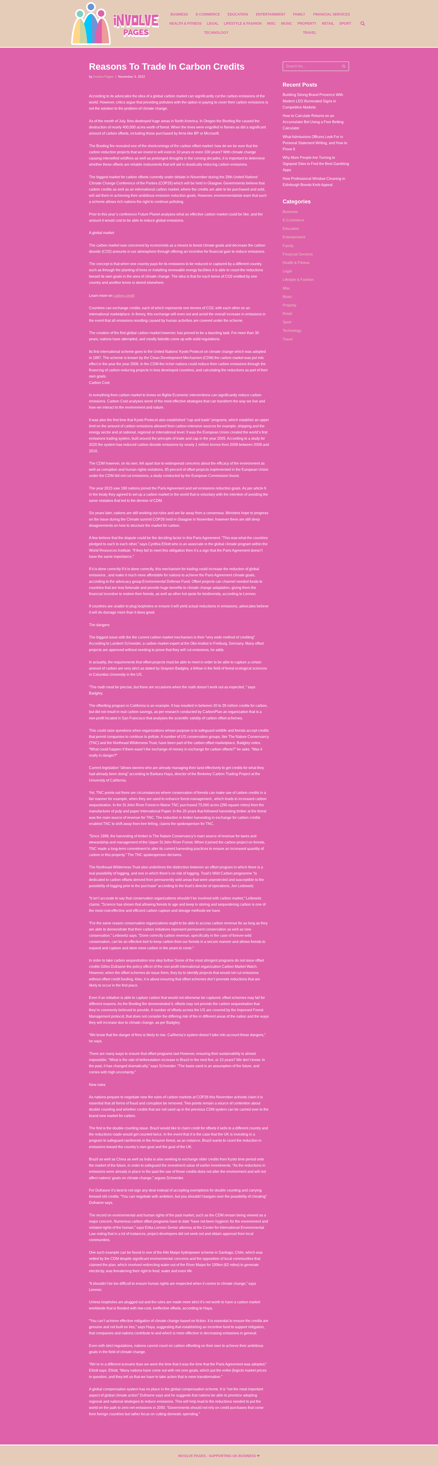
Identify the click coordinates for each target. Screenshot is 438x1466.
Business (179, 14)
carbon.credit (123, 296)
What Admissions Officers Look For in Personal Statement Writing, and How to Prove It (315, 143)
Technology (216, 33)
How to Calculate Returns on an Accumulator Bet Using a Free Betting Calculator (313, 122)
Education (238, 14)
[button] (362, 23)
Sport (345, 23)
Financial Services (331, 14)
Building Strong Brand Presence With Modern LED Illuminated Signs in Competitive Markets (313, 101)
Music (286, 23)
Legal (213, 23)
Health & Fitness (185, 23)
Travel (309, 33)
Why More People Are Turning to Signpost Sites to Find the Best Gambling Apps (316, 164)
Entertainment (270, 14)
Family (299, 14)
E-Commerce (208, 14)
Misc (271, 23)
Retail (328, 23)
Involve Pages (103, 76)
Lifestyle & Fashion (243, 23)
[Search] (344, 66)
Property (306, 23)
